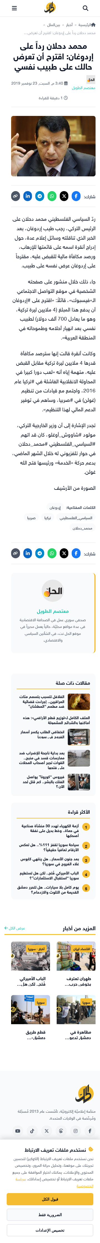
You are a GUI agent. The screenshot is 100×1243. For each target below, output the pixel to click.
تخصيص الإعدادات (50, 1230)
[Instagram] (75, 1131)
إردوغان (55, 506)
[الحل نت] (50, 8)
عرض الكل (16, 927)
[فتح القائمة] (14, 8)
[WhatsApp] (52, 196)
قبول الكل (50, 1199)
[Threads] (61, 1131)
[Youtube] (17, 1131)
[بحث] (85, 8)
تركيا (47, 517)
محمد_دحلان (82, 527)
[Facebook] (76, 196)
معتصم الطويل (53, 610)
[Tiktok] (32, 1131)
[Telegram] (39, 196)
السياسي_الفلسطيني (76, 517)
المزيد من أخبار (79, 927)
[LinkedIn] (27, 196)
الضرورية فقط (50, 1214)
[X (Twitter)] (64, 196)
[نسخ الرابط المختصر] (15, 196)
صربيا (31, 517)
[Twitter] (46, 1131)
